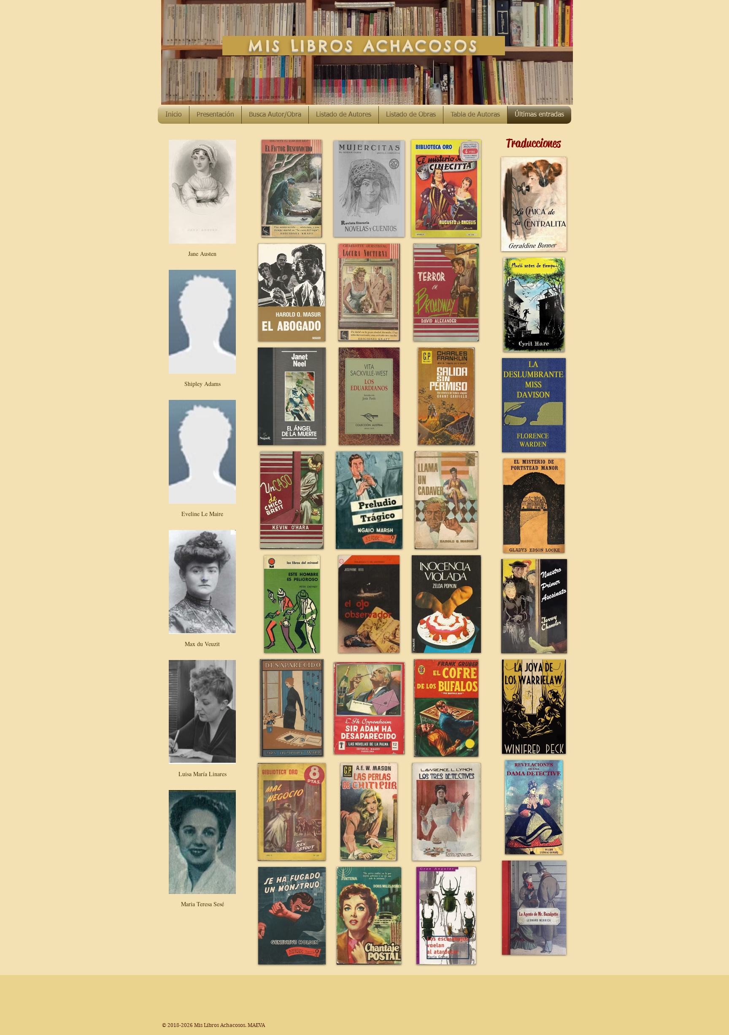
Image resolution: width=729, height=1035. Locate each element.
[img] (202, 203)
